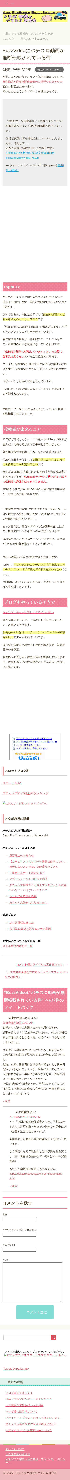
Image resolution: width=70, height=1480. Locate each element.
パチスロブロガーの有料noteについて (29, 1430)
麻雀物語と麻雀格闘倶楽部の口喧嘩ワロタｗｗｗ (32, 81)
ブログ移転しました (21, 922)
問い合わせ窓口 (15, 1449)
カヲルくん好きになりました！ (28, 902)
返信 (7, 1101)
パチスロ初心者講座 (18, 1454)
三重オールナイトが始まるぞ (27, 872)
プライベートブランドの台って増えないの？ (33, 1417)
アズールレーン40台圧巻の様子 (28, 878)
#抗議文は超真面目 (43, 152)
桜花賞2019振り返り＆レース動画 (30, 928)
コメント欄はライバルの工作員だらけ (39, 964)
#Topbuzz (12, 152)
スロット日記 (12, 783)
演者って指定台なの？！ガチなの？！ (29, 1399)
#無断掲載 (24, 152)
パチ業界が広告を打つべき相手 (25, 1405)
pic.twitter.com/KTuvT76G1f (22, 157)
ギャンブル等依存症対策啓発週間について (31, 1424)
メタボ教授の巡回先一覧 (17, 946)
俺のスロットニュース (49, 69)
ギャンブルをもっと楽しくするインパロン (28, 612)
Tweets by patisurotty (16, 1368)
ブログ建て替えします (19, 1392)
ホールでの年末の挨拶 (23, 896)
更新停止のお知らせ (21, 855)
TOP (28, 33)
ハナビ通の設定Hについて (22, 1411)
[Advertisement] (35, 233)
